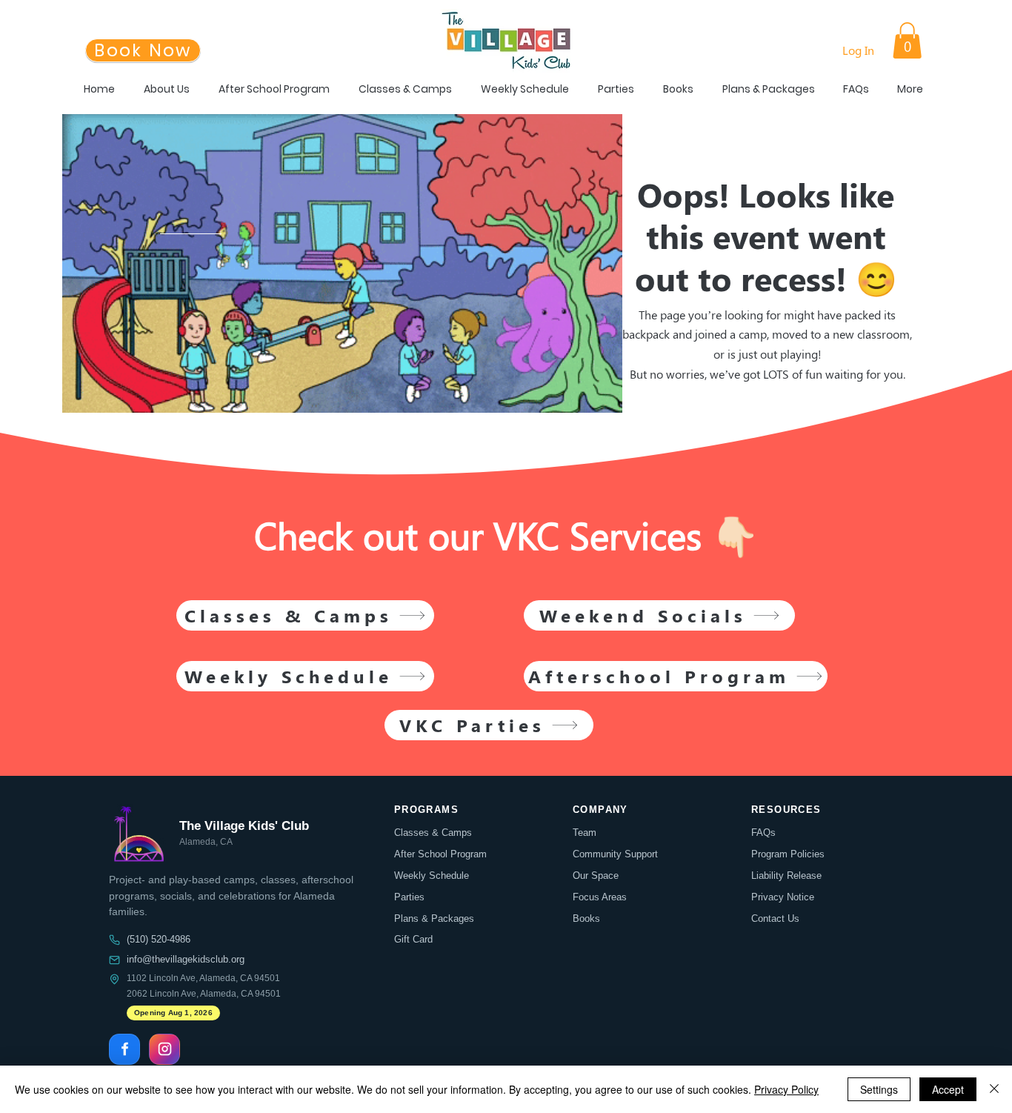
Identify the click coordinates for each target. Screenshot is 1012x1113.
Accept (948, 1089)
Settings (879, 1089)
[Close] (994, 1089)
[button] (907, 40)
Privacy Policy (786, 1089)
